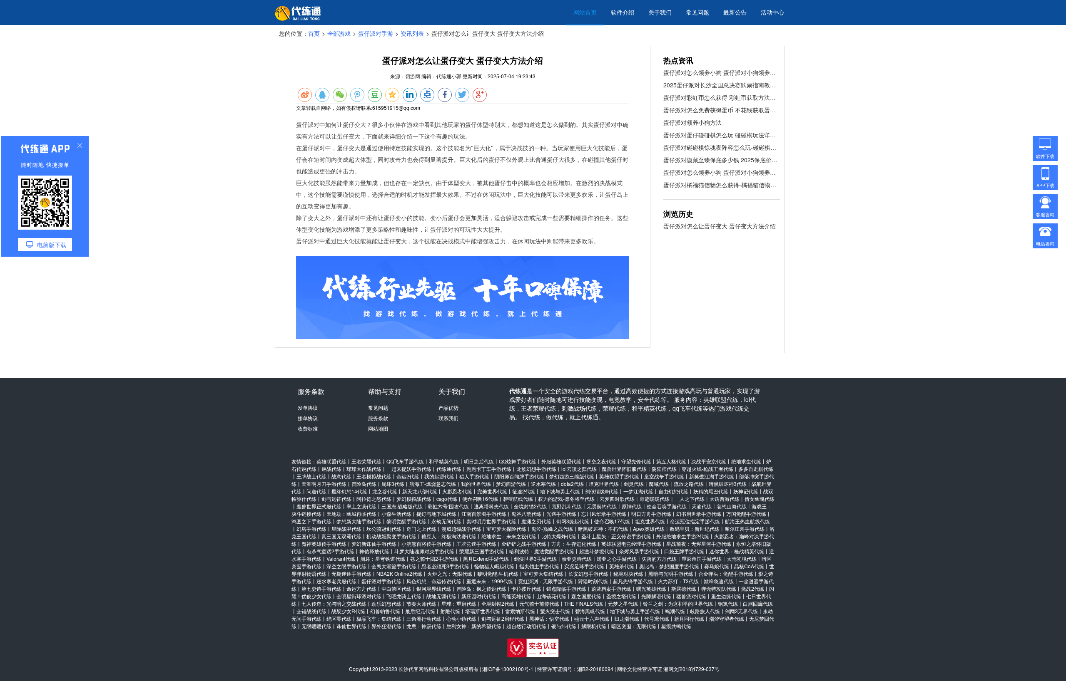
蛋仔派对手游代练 (381, 580)
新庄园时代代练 (478, 595)
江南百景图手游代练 (483, 513)
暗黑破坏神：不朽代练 (603, 528)
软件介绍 (622, 12)
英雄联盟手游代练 (619, 476)
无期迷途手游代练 (351, 573)
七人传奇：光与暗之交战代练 (333, 603)
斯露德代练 (683, 588)
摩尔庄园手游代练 (745, 528)
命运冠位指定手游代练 (695, 521)
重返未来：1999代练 (489, 580)
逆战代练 (331, 468)
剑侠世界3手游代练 (535, 558)
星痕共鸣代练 (676, 625)
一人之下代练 (690, 498)
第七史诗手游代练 (321, 588)
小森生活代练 (396, 513)
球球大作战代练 (363, 468)
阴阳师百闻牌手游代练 (519, 476)
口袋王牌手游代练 (684, 551)
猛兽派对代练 (691, 595)
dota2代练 (572, 483)
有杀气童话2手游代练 (330, 551)
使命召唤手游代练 (667, 506)
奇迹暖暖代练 (655, 498)
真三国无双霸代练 (341, 536)
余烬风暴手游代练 (639, 551)
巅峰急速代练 (719, 580)
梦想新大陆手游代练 (358, 521)
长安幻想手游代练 (588, 573)
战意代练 (341, 476)
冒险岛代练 (363, 483)
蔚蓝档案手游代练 (611, 588)
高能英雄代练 (516, 595)
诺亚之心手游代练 (617, 558)
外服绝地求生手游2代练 (682, 536)
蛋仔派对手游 (375, 33)
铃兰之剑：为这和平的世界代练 (678, 603)
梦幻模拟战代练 (413, 498)
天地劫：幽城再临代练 (351, 513)
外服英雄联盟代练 (561, 461)
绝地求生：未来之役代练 (508, 536)
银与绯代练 (563, 625)
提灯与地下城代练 (436, 513)
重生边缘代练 (726, 595)
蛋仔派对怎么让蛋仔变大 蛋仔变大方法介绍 (719, 226)
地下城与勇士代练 (560, 491)
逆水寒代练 (543, 483)
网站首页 (585, 12)
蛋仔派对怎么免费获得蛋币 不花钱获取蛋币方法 (721, 110)
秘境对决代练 (628, 573)
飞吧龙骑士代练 (403, 595)
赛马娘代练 (716, 566)
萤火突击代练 (555, 610)
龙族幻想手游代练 (536, 468)
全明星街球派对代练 (358, 595)
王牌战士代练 (311, 476)
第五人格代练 (671, 461)
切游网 (412, 75)
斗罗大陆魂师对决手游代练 (424, 551)
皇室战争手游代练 (664, 476)
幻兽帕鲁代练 (385, 610)
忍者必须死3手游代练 (445, 566)
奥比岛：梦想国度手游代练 (669, 566)
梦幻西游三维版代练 (571, 476)
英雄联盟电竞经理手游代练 (631, 543)
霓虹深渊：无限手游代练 (545, 580)
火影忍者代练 (457, 491)
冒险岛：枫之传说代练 (481, 588)
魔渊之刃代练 (536, 521)
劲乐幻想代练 (386, 603)
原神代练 (632, 506)
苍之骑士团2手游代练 (434, 558)
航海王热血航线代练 (747, 521)
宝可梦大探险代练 (506, 528)
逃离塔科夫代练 (491, 506)
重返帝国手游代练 (702, 558)
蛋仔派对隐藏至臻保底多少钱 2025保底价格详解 (721, 160)
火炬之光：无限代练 (449, 573)
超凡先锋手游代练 (633, 580)
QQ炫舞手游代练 (517, 461)
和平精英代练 (444, 461)
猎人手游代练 (474, 476)
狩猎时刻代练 (593, 580)
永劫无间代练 (446, 521)
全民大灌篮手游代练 (393, 566)
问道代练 (316, 491)
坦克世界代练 (604, 483)
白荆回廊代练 (758, 603)
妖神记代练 (745, 491)
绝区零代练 (338, 618)
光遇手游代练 (561, 513)
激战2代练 (752, 588)
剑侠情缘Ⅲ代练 (601, 491)
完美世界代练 (492, 491)
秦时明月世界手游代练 (491, 521)
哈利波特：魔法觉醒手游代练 (541, 551)
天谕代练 (702, 506)
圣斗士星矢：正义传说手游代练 (616, 536)
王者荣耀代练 (366, 461)
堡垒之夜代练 (601, 461)
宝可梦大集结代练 (543, 573)
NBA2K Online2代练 (399, 573)
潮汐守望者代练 (726, 618)
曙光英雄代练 (651, 588)
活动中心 (772, 12)
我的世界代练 (476, 483)
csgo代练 (446, 498)
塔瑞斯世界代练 (482, 610)
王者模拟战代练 (373, 476)
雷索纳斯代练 (520, 610)
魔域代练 (659, 483)
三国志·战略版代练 (402, 506)
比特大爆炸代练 (558, 536)
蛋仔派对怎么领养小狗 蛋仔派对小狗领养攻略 (721, 72)
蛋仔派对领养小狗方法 (692, 122)
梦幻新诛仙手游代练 (373, 543)
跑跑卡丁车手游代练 (488, 468)
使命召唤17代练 (612, 521)
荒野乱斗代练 (567, 506)
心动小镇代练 (461, 618)
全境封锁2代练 (530, 506)
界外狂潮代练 (386, 625)
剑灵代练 (634, 483)
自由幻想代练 (673, 491)
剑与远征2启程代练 (502, 618)
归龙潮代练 (626, 618)
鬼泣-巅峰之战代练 (552, 528)
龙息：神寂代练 (423, 625)
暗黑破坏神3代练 (728, 483)
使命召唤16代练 (480, 498)
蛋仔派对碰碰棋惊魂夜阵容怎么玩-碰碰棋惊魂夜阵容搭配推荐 (721, 147)
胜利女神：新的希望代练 (473, 625)
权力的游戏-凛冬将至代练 (566, 498)
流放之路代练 (689, 483)
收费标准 (308, 428)
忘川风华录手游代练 (603, 513)
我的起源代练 (439, 476)
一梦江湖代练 (638, 491)
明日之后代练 (479, 461)
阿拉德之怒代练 (373, 498)
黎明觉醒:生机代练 (497, 573)
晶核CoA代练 (749, 566)
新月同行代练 (689, 618)
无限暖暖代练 (316, 625)
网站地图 (378, 428)
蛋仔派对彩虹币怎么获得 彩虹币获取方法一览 (721, 97)
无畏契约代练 (602, 506)
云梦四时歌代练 (617, 498)
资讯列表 (412, 33)
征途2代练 (523, 491)
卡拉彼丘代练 (526, 588)
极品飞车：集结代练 (378, 618)
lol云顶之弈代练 (579, 468)
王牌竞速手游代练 (476, 543)
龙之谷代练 (384, 491)
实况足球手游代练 (584, 566)
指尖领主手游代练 (539, 566)
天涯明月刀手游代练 (323, 483)
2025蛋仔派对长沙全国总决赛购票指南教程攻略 (721, 85)
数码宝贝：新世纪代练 (695, 528)
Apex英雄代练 (649, 528)
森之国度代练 (586, 595)
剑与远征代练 (336, 498)
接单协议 (308, 417)
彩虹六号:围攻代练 (448, 506)
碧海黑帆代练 (590, 610)
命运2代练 (407, 476)
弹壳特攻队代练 (718, 588)
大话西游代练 (725, 498)
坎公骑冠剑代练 (383, 528)
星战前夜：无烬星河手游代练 (698, 543)
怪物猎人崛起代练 (494, 566)
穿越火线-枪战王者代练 (707, 468)
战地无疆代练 (441, 595)
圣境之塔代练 (621, 595)
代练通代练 (448, 468)
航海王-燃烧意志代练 (432, 483)
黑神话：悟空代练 (549, 618)
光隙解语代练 (656, 595)
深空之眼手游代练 (346, 566)
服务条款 (378, 417)
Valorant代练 (340, 558)
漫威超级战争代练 (461, 528)
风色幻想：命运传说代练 (433, 580)
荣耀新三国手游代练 (481, 551)
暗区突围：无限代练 (633, 625)
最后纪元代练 (420, 610)
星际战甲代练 (346, 528)
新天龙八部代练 (419, 491)
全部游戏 (339, 33)
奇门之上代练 (421, 528)
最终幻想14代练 (349, 491)
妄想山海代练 (732, 506)
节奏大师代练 (421, 603)
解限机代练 (593, 625)
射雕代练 (450, 610)
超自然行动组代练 (526, 625)
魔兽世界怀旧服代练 (624, 468)
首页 (314, 33)
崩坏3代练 (392, 483)
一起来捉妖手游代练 (408, 468)
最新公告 (735, 12)
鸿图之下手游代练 (311, 521)
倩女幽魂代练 (760, 498)
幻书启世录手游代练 (698, 513)
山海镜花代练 (551, 595)
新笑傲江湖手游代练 (711, 476)
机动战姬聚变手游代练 (391, 536)
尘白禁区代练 (396, 588)
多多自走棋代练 (755, 468)
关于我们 (660, 12)
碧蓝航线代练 (518, 498)
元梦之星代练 (623, 603)
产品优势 (448, 407)
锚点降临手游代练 (566, 588)
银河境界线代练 (433, 588)
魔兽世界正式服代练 (318, 506)
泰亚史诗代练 (577, 558)
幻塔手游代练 (311, 528)
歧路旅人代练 (705, 610)
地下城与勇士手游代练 (635, 610)
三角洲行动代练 (423, 618)
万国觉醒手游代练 (746, 513)
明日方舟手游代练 (651, 513)
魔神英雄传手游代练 (323, 543)
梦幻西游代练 (511, 483)
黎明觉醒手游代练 (406, 521)
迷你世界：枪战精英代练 (736, 551)
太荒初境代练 (742, 558)
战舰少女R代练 (348, 610)
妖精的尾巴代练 (710, 491)
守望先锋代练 (636, 461)
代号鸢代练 (656, 618)
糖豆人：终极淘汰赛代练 (448, 536)
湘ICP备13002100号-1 (507, 668)
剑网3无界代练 (741, 610)
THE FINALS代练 (583, 603)
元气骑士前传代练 (539, 603)
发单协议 (308, 407)
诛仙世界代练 (351, 625)
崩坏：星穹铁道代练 (382, 558)
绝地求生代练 (746, 461)
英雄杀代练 (621, 566)
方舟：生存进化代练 (573, 543)
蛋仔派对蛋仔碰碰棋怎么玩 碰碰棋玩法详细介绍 (721, 135)
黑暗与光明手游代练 (670, 573)
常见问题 (697, 12)
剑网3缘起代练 (572, 521)
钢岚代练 (728, 603)
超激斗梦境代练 (596, 551)
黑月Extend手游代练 (486, 558)
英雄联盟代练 (331, 461)
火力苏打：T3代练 (678, 580)
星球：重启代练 (458, 603)
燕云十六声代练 (591, 618)
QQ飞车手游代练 (405, 461)
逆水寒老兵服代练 (336, 580)
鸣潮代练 (675, 610)
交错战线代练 (311, 610)
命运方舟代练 (361, 588)
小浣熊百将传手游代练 (426, 543)
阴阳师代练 (664, 468)
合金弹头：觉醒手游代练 (725, 573)
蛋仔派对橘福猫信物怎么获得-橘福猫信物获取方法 (721, 185)
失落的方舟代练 (659, 558)
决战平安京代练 (708, 461)
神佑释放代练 (374, 551)
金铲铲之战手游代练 (523, 543)
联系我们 (448, 417)
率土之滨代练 (361, 506)
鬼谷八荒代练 (526, 513)
